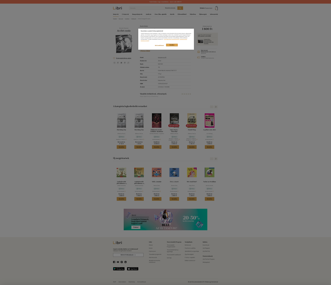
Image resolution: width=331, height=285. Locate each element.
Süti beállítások (159, 45)
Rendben (172, 45)
